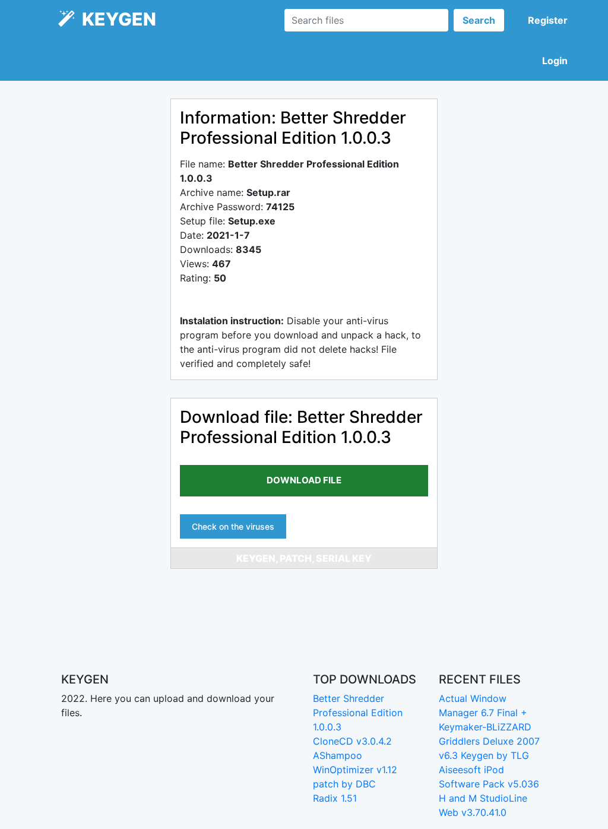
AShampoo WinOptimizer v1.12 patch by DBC (355, 769)
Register (548, 20)
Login (555, 61)
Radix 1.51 (335, 798)
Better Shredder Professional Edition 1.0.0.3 (358, 712)
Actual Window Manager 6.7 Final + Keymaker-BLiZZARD (485, 712)
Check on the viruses (233, 526)
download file (304, 480)
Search (479, 20)
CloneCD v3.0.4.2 (352, 741)
